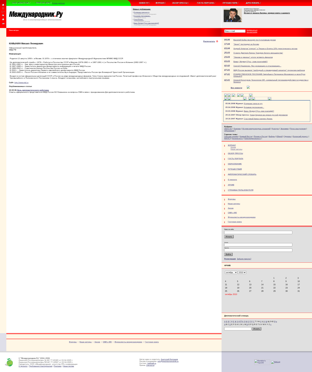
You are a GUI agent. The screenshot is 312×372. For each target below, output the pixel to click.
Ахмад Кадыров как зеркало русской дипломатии (269, 115)
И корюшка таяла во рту (253, 103)
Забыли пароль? (244, 259)
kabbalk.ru (152, 363)
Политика (237, 129)
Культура (275, 129)
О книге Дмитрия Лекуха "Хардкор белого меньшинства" (258, 53)
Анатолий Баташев (169, 359)
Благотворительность (252, 138)
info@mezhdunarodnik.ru (168, 361)
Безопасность (237, 138)
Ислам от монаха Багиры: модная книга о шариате (267, 13)
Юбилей (279, 136)
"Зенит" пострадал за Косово (246, 44)
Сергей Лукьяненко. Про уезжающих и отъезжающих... (257, 66)
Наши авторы (236, 149)
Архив (233, 147)
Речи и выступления (298, 129)
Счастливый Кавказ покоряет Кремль (258, 119)
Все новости (236, 88)
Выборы (272, 136)
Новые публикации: (142, 9)
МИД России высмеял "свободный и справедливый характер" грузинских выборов (269, 70)
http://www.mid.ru (21, 83)
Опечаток (150, 365)
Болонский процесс (300, 136)
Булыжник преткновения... (254, 107)
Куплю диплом (58, 3)
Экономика (284, 129)
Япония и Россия (260, 136)
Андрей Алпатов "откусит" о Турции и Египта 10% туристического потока (265, 49)
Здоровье (287, 136)
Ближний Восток (246, 136)
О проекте (23, 366)
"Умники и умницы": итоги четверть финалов (253, 57)
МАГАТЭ (227, 138)
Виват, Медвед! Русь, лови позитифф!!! (250, 62)
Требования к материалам (40, 366)
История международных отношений (256, 129)
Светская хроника (231, 136)
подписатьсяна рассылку (252, 31)
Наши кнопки (68, 366)
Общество (228, 129)
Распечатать (209, 41)
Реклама (57, 366)
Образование (229, 131)
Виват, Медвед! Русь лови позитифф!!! (259, 111)
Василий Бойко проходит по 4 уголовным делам (254, 40)
